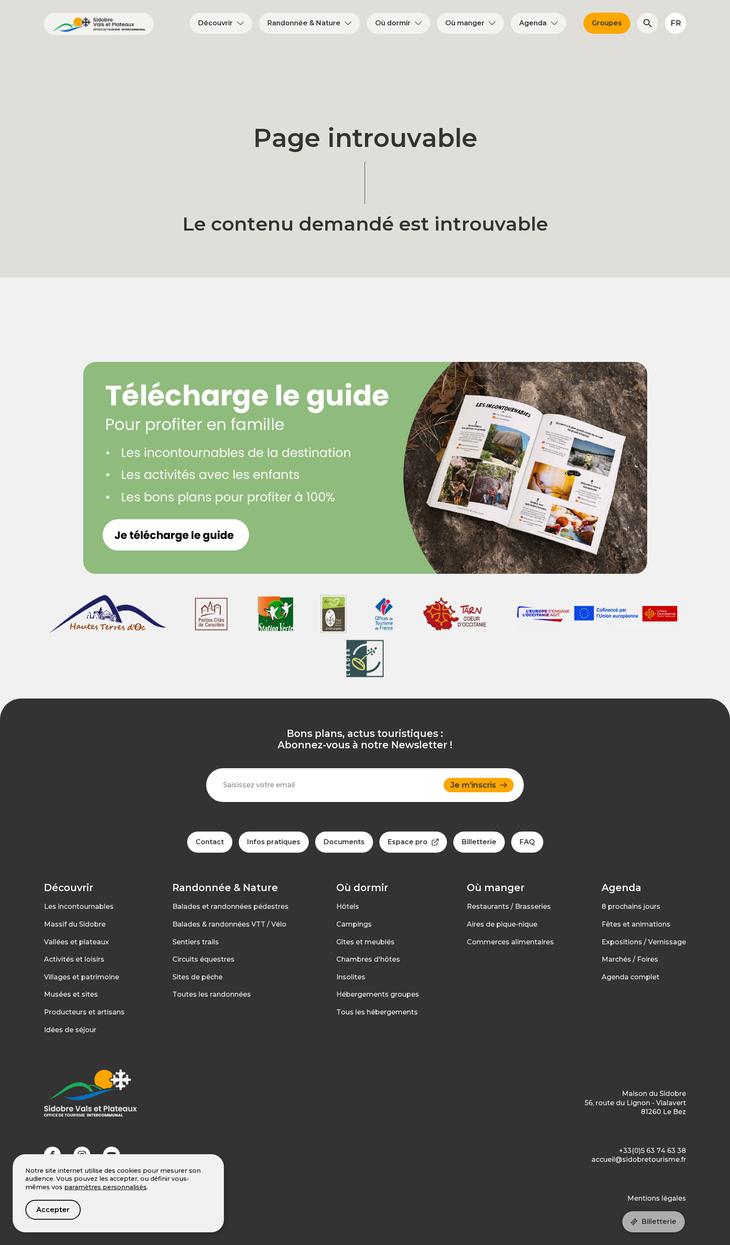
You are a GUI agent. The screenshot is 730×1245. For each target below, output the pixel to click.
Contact (210, 842)
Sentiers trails (195, 942)
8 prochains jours (631, 906)
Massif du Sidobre (75, 924)
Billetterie (659, 1222)
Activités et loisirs (74, 959)
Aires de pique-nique (502, 924)
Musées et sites (71, 994)
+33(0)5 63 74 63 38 (652, 1151)
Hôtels (347, 906)
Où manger (465, 23)
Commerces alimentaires (510, 942)
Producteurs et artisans (84, 1012)
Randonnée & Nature (303, 23)
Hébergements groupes (377, 994)
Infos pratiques (273, 842)
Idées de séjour (70, 1030)
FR (675, 23)
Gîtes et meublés (365, 942)
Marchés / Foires (630, 959)
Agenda (533, 23)
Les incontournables (79, 906)
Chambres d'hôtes (368, 959)
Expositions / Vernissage (644, 942)
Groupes (607, 23)
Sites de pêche (197, 977)
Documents (344, 842)
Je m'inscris (473, 785)
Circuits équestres (203, 959)
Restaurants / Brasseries (509, 906)
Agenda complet (630, 977)
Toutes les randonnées (211, 994)
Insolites (350, 977)
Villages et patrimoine (81, 977)
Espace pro (408, 842)
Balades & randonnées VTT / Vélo (229, 924)
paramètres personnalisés (105, 1187)
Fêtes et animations (636, 924)
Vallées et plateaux (76, 942)
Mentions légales (656, 1198)
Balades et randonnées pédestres (230, 906)
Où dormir (393, 23)
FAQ (527, 842)
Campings (354, 924)
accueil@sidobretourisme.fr (638, 1159)
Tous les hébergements (377, 1012)
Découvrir (215, 23)
